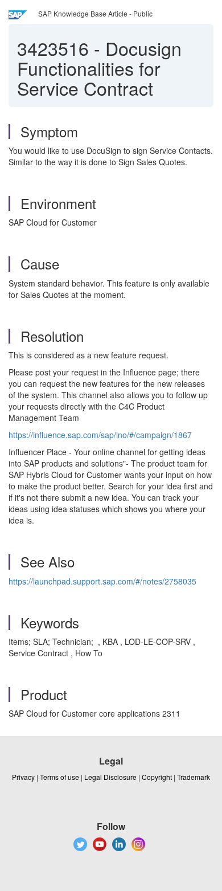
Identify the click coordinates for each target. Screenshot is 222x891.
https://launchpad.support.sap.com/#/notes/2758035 (102, 581)
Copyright (157, 777)
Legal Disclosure (110, 777)
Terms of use (59, 777)
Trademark (193, 777)
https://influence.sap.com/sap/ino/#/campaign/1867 (100, 434)
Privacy (23, 777)
